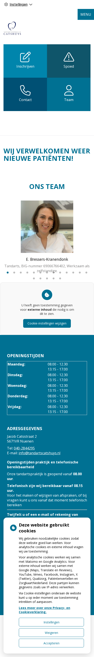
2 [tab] (14, 273)
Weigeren (51, 633)
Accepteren (51, 643)
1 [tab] (7, 273)
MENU (85, 14)
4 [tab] (27, 273)
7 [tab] (47, 273)
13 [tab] (86, 273)
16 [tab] (47, 278)
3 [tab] (21, 273)
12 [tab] (80, 273)
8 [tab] (53, 273)
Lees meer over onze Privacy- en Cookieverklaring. (44, 610)
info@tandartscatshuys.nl (39, 453)
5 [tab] (34, 273)
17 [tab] (53, 278)
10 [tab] (66, 273)
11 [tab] (73, 273)
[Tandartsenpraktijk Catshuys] (12, 28)
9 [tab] (60, 273)
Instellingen (51, 622)
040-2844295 (24, 448)
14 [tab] (34, 278)
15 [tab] (40, 278)
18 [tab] (60, 278)
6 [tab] (40, 273)
